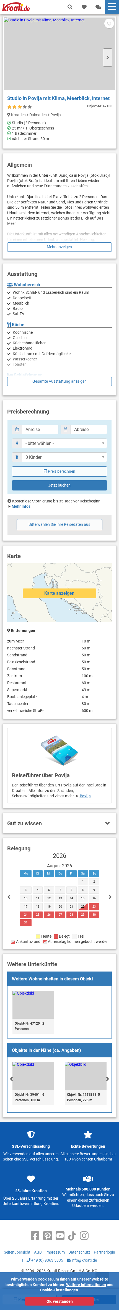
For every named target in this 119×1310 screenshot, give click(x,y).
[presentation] (11, 1078)
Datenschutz (79, 1252)
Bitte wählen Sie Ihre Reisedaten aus (59, 524)
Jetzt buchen (59, 485)
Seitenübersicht (17, 1252)
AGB (38, 1252)
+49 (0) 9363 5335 (46, 1260)
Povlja (85, 796)
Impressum (55, 1252)
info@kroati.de (84, 1260)
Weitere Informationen (86, 1284)
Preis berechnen (61, 471)
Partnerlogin (104, 1252)
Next (107, 57)
